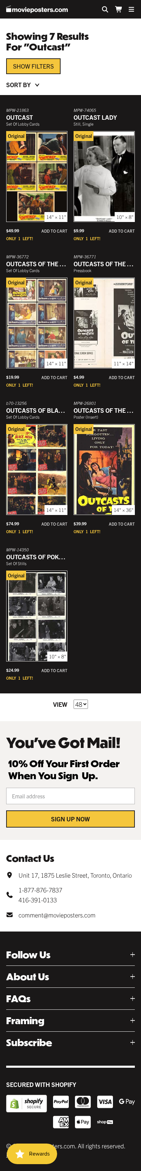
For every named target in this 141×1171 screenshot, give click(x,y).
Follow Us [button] (28, 954)
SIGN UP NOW (70, 819)
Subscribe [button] (29, 1042)
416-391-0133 (37, 900)
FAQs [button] (18, 998)
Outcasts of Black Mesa (45, 410)
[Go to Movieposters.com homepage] (37, 9)
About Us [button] (27, 976)
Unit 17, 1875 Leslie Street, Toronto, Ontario (75, 875)
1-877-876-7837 (40, 890)
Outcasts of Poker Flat (44, 557)
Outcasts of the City (39, 264)
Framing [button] (25, 1020)
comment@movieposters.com (56, 915)
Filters (42, 66)
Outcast (19, 117)
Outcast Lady (95, 117)
